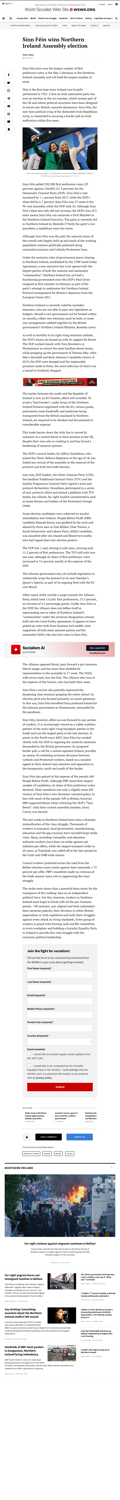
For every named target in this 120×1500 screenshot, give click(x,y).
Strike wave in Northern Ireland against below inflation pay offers (36, 1116)
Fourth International (20, 25)
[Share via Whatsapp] (8, 90)
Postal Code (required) (39, 1022)
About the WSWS (79, 25)
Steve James (28, 54)
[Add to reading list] (8, 129)
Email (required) (36, 995)
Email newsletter (36, 1049)
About (110, 4)
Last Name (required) (38, 982)
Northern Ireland (31, 1153)
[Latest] (10, 19)
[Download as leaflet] (8, 114)
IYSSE (64, 25)
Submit (60, 1086)
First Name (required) (39, 968)
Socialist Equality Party (46, 25)
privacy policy (44, 1077)
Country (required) (37, 1036)
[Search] (116, 19)
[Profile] (116, 5)
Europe (70, 1153)
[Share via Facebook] (8, 75)
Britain (58, 1153)
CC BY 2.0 (76, 176)
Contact (102, 4)
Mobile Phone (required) (40, 1009)
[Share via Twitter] (8, 83)
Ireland (47, 1153)
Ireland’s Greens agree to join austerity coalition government (66, 1116)
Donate (106, 25)
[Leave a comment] (8, 122)
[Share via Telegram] (8, 98)
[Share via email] (8, 106)
